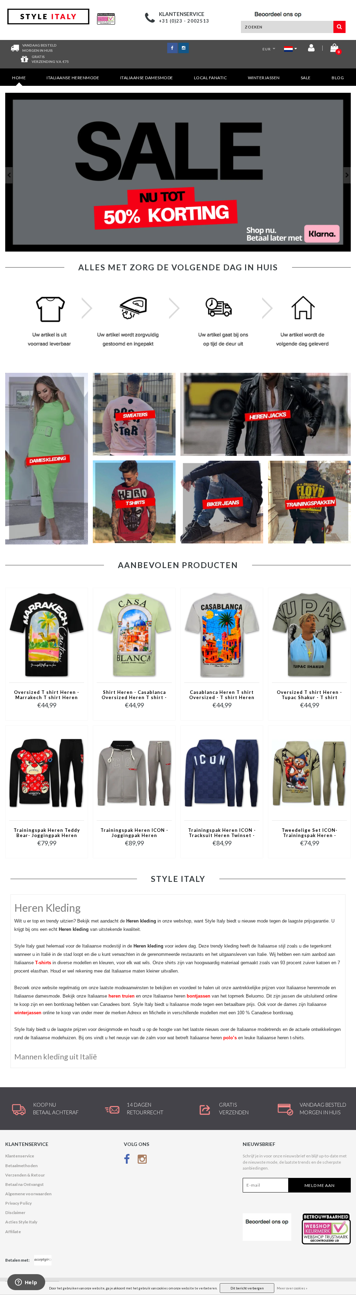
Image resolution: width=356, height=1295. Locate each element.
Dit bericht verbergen (247, 1288)
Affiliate (13, 1231)
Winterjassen (264, 77)
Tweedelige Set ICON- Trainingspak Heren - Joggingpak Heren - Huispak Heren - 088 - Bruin (310, 833)
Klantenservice (19, 1155)
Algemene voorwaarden (28, 1193)
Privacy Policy (18, 1203)
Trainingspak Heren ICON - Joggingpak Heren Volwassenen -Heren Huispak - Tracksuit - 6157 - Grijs (134, 833)
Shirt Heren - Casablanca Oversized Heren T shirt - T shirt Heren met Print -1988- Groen (134, 695)
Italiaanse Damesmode (146, 77)
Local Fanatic (210, 77)
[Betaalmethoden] (42, 1260)
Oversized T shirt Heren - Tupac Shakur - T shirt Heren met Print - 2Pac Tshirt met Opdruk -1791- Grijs (309, 695)
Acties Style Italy (21, 1221)
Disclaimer (15, 1212)
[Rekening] (311, 49)
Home (19, 77)
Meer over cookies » (292, 1288)
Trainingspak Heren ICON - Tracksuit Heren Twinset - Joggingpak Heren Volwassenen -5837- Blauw (222, 833)
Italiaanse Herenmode (73, 77)
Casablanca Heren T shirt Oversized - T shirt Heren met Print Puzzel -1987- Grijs (221, 695)
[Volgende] (347, 175)
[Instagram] (142, 1160)
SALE (306, 77)
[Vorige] (9, 175)
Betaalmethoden (21, 1165)
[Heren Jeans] (178, 172)
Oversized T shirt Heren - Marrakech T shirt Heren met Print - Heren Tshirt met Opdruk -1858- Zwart (46, 695)
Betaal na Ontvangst (24, 1184)
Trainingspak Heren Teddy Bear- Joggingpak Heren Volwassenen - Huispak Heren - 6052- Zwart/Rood (47, 833)
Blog (338, 77)
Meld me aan (320, 1185)
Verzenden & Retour (25, 1175)
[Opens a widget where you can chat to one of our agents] (26, 1283)
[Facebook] (127, 1160)
